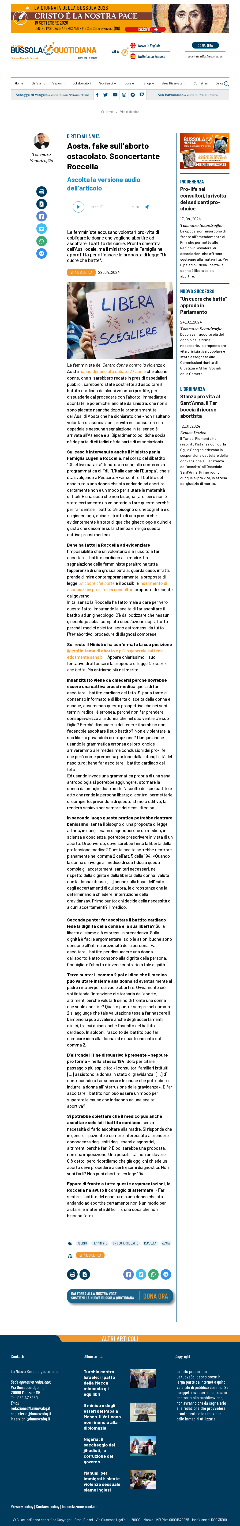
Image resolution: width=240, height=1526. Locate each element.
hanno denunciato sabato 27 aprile (113, 371)
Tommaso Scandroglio (41, 157)
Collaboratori (81, 83)
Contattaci (201, 83)
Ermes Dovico (193, 433)
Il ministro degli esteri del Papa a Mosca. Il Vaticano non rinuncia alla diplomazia (102, 1417)
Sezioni (57, 83)
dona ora (205, 45)
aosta (166, 1243)
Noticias (151, 56)
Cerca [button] (219, 83)
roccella (150, 1243)
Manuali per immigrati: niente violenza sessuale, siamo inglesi (103, 1481)
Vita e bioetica (129, 112)
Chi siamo (38, 83)
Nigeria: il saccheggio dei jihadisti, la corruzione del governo (99, 1450)
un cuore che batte (125, 1243)
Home (19, 83)
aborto (82, 1243)
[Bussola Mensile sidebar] (204, 151)
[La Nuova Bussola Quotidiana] (54, 51)
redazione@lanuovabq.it (30, 1408)
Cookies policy (47, 1506)
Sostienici (106, 83)
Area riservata (172, 83)
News (149, 45)
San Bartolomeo (171, 94)
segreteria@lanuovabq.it (31, 1413)
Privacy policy (22, 1506)
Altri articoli (120, 1338)
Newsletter (205, 56)
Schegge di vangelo (32, 94)
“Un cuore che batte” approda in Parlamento (203, 305)
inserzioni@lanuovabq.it (30, 1418)
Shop (147, 83)
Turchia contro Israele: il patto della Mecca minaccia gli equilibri (99, 1383)
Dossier (129, 83)
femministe (100, 1243)
